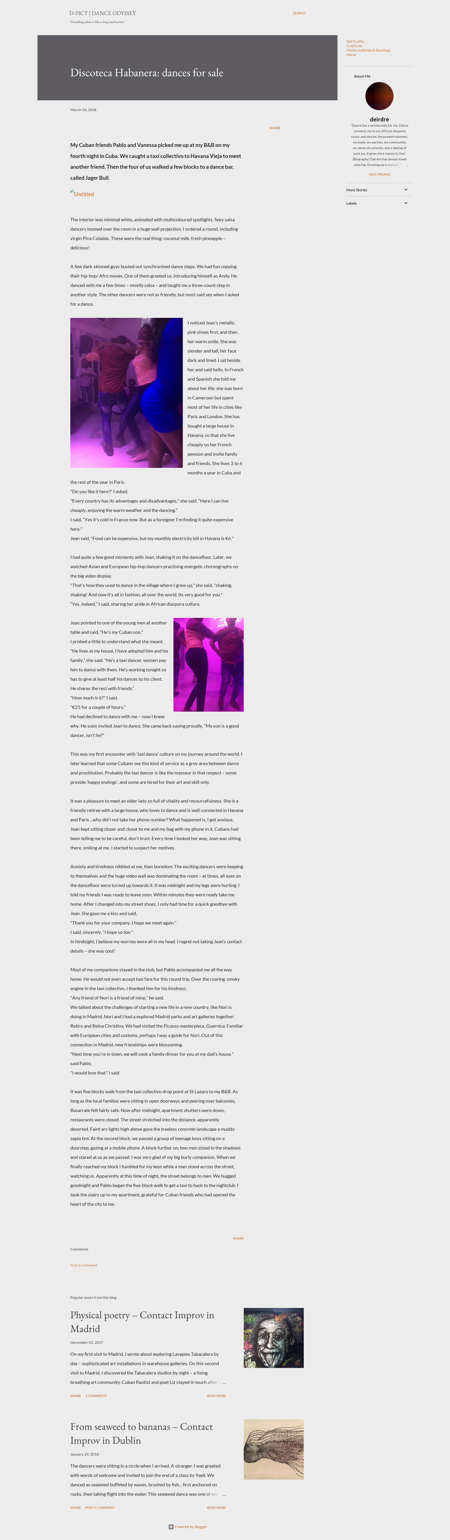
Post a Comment (83, 1265)
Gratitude (354, 45)
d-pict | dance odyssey (102, 13)
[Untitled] (82, 194)
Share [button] (275, 128)
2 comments (96, 1396)
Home (351, 54)
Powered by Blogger (190, 1527)
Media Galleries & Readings (368, 50)
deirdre (379, 119)
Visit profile (379, 174)
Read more (216, 1396)
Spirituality (355, 41)
